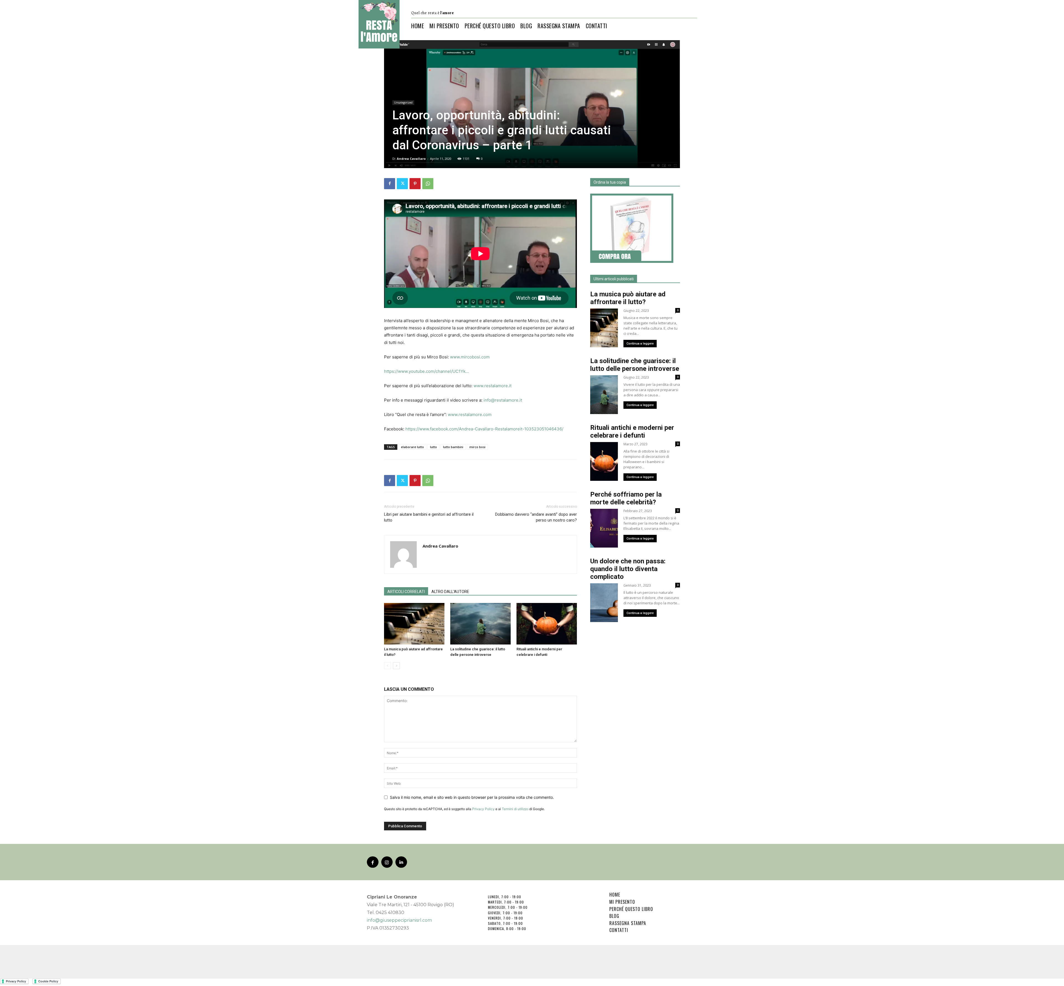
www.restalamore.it (492, 385)
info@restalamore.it (503, 400)
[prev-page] (387, 665)
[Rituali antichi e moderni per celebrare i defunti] (546, 624)
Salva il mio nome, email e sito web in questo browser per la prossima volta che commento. (472, 797)
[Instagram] (387, 862)
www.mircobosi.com (470, 357)
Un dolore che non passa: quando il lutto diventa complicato (628, 569)
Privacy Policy (483, 809)
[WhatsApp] (427, 183)
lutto (433, 447)
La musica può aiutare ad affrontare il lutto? (628, 298)
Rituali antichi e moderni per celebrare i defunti (632, 431)
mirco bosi (477, 447)
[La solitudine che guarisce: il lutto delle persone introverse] (480, 624)
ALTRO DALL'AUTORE (450, 591)
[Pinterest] (415, 183)
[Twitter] (402, 183)
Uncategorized (403, 102)
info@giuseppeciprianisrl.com (399, 920)
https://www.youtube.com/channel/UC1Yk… (426, 371)
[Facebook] (389, 183)
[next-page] (396, 665)
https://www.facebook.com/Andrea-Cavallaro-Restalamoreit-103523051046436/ (484, 429)
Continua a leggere (640, 343)
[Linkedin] (401, 862)
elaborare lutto (412, 447)
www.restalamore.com (470, 414)
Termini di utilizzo (515, 809)
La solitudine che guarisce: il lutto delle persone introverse (634, 365)
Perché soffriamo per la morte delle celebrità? (626, 498)
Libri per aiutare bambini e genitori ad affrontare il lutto (429, 517)
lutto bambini (453, 447)
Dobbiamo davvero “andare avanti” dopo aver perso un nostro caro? (536, 517)
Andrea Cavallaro (411, 158)
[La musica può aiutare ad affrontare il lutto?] (414, 624)
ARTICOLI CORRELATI (406, 591)
